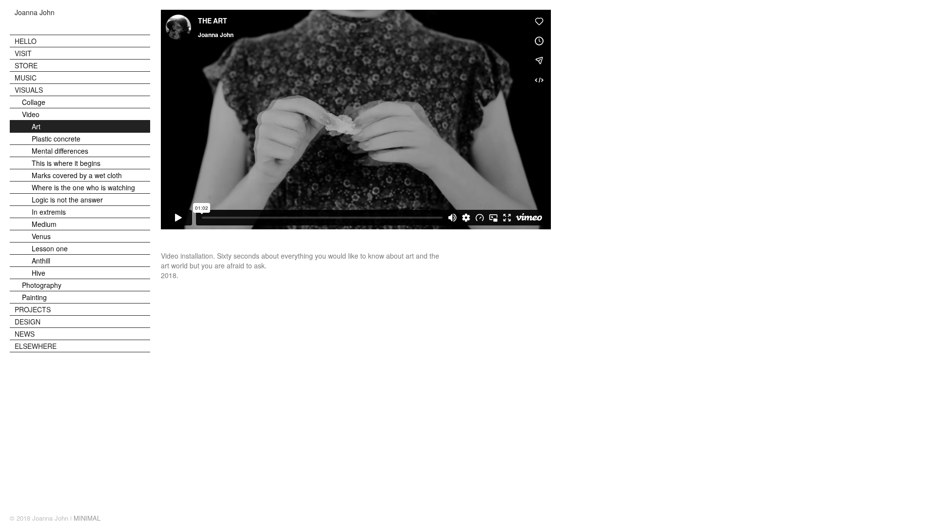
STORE (26, 65)
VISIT (23, 53)
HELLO (26, 41)
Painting (34, 297)
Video (30, 114)
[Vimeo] (913, 519)
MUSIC (26, 77)
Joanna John (35, 12)
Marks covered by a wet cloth (77, 175)
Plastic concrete (56, 138)
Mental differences (60, 151)
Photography (41, 285)
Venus (41, 236)
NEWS (25, 334)
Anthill (41, 260)
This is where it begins (66, 163)
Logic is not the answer (67, 199)
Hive (38, 273)
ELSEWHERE (36, 346)
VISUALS (29, 90)
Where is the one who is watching (83, 187)
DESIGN (27, 321)
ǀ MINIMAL (85, 518)
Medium (44, 224)
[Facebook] (923, 519)
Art (36, 126)
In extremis (49, 212)
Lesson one (50, 248)
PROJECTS (33, 309)
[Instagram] (904, 519)
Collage (33, 102)
